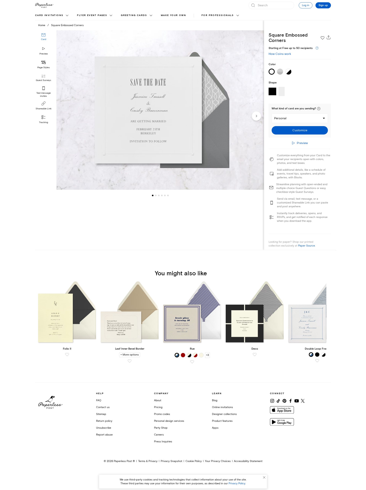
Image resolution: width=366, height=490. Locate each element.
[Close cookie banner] (264, 477)
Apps (215, 427)
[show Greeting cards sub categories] (151, 15)
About (157, 400)
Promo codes (162, 414)
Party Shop (161, 427)
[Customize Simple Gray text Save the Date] (160, 110)
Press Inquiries (163, 441)
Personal (280, 118)
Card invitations (49, 15)
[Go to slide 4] (159, 195)
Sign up (323, 5)
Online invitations (222, 407)
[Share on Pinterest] (284, 401)
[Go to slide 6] (165, 195)
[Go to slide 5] (162, 195)
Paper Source (306, 245)
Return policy (104, 421)
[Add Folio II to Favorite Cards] (67, 354)
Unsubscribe (103, 427)
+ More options (129, 354)
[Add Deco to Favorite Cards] (254, 354)
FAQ (98, 400)
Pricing (158, 407)
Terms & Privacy (147, 461)
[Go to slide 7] (168, 195)
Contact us (103, 407)
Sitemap (101, 414)
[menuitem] (52, 15)
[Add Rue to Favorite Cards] (192, 361)
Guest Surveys (43, 80)
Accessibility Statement (248, 461)
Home (41, 25)
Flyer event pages (92, 15)
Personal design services (169, 421)
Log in (305, 5)
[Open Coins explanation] (317, 48)
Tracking (43, 122)
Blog (214, 400)
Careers (159, 434)
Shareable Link (43, 108)
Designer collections (224, 414)
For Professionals (217, 15)
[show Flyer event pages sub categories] (111, 15)
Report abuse (104, 434)
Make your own (173, 15)
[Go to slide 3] (156, 195)
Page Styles (43, 67)
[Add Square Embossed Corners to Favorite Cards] (322, 38)
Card (43, 39)
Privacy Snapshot (171, 461)
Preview (43, 53)
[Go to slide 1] (152, 195)
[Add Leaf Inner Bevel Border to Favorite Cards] (129, 361)
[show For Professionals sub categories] (237, 15)
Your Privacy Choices (218, 461)
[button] (319, 108)
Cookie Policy (193, 461)
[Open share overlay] (328, 37)
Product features (222, 421)
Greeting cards (134, 15)
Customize (299, 130)
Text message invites (43, 95)
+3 (207, 355)
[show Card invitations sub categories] (67, 15)
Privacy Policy (237, 483)
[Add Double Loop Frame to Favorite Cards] (317, 360)
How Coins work (280, 54)
